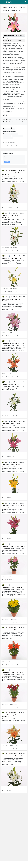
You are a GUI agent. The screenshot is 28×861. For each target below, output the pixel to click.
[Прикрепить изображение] (4, 160)
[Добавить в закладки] (17, 145)
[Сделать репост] (14, 145)
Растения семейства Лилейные (10, 133)
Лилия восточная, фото (17, 136)
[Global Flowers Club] (9, 2)
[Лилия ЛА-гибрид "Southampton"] (14, 519)
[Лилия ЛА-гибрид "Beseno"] (14, 478)
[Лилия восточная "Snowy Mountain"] (14, 230)
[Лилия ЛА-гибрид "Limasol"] (14, 437)
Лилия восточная (7, 136)
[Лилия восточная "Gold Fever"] (14, 272)
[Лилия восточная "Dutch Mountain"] (14, 187)
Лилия (5, 7)
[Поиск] (25, 2)
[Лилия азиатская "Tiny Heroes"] (14, 644)
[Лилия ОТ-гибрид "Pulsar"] (14, 397)
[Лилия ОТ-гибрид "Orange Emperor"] (14, 729)
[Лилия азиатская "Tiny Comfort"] (14, 686)
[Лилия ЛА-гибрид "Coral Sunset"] (14, 357)
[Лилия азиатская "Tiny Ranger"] (14, 602)
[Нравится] (4, 145)
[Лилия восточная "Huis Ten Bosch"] (14, 314)
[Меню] (2, 2)
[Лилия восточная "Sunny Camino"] (14, 560)
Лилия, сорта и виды (8, 138)
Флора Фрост (14, 7)
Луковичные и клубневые (9, 128)
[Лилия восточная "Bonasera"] (14, 770)
